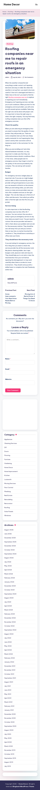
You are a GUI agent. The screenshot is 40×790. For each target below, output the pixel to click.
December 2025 (10, 538)
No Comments (29, 77)
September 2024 (10, 554)
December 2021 (9, 666)
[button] (12, 283)
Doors (6, 451)
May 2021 (7, 694)
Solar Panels (8, 511)
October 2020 (9, 722)
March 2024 (8, 574)
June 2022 (8, 642)
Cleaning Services (10, 443)
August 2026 (8, 530)
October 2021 (9, 674)
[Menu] (36, 4)
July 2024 (7, 562)
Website (8, 379)
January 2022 (9, 662)
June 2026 (8, 534)
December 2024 (10, 546)
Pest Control (8, 487)
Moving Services (10, 483)
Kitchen (7, 475)
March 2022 (8, 654)
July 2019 (7, 766)
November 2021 (9, 670)
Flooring (7, 455)
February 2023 (9, 614)
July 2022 (7, 638)
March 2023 (8, 610)
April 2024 (8, 570)
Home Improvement (11, 471)
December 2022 (10, 618)
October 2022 (9, 626)
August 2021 (8, 682)
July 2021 (7, 686)
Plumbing (7, 491)
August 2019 (8, 762)
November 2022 (10, 622)
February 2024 (9, 578)
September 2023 (10, 594)
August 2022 (8, 634)
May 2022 (8, 646)
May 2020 (8, 738)
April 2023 (8, 606)
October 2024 (9, 550)
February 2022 (9, 658)
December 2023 (10, 586)
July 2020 (7, 734)
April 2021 (7, 698)
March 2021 (8, 702)
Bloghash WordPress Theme (23, 786)
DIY (5, 447)
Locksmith (7, 479)
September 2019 (10, 758)
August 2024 (9, 558)
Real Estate (8, 495)
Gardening (8, 463)
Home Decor (12, 4)
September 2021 (10, 678)
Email (7, 369)
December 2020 (10, 714)
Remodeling (8, 499)
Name (8, 359)
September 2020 (10, 726)
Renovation (8, 503)
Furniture (7, 459)
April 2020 (8, 742)
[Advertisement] (20, 414)
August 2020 (8, 730)
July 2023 (7, 602)
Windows (7, 515)
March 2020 (8, 746)
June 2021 (7, 690)
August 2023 (8, 598)
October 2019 (9, 754)
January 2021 (9, 710)
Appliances (8, 439)
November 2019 (9, 750)
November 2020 (10, 718)
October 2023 (9, 590)
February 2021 (9, 706)
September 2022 (10, 630)
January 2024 (9, 582)
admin (10, 278)
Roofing (10, 44)
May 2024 (8, 566)
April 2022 (8, 650)
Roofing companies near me (18, 97)
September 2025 (10, 542)
